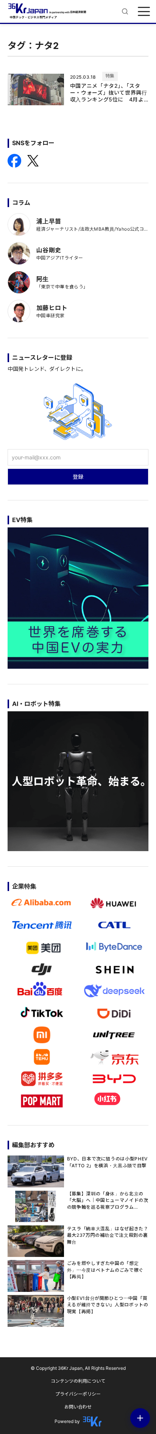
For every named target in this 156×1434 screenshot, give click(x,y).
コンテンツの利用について (78, 1381)
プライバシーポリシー (78, 1394)
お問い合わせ (78, 1407)
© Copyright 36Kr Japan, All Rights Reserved (78, 1368)
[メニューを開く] (144, 11)
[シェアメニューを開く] (140, 1418)
